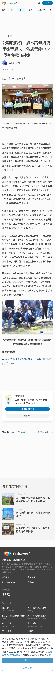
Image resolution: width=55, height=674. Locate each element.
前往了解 (27, 667)
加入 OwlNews (8, 582)
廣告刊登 (31, 577)
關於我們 (6, 577)
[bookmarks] (34, 3)
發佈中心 (31, 582)
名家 (30, 9)
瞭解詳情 (27, 415)
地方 (21, 9)
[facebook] (4, 594)
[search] (51, 10)
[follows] (30, 3)
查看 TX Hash (8, 432)
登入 (47, 3)
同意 (27, 660)
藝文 (12, 9)
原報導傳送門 (44, 432)
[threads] (8, 594)
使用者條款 (15, 654)
